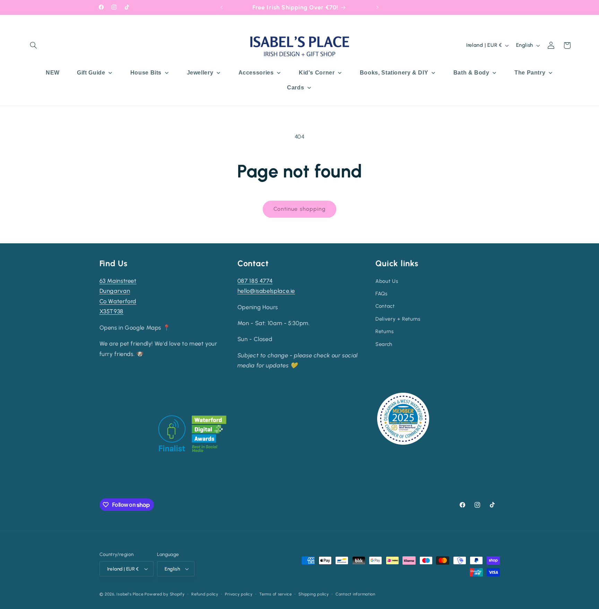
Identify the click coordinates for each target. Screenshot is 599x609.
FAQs (381, 293)
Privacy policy (238, 594)
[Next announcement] (377, 7)
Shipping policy (313, 594)
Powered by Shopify (164, 594)
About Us (386, 281)
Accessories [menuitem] (256, 73)
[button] (34, 45)
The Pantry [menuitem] (529, 73)
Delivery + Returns (397, 319)
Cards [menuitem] (295, 87)
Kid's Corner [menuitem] (317, 73)
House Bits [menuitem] (146, 73)
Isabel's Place (129, 594)
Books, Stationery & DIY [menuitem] (394, 73)
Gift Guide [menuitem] (91, 73)
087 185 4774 (255, 280)
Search (383, 344)
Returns (384, 331)
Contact (384, 306)
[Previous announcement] (221, 7)
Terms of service (275, 594)
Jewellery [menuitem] (200, 73)
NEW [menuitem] (53, 73)
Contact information (355, 594)
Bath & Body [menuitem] (471, 73)
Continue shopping (299, 209)
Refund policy (204, 594)
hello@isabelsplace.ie (266, 290)
